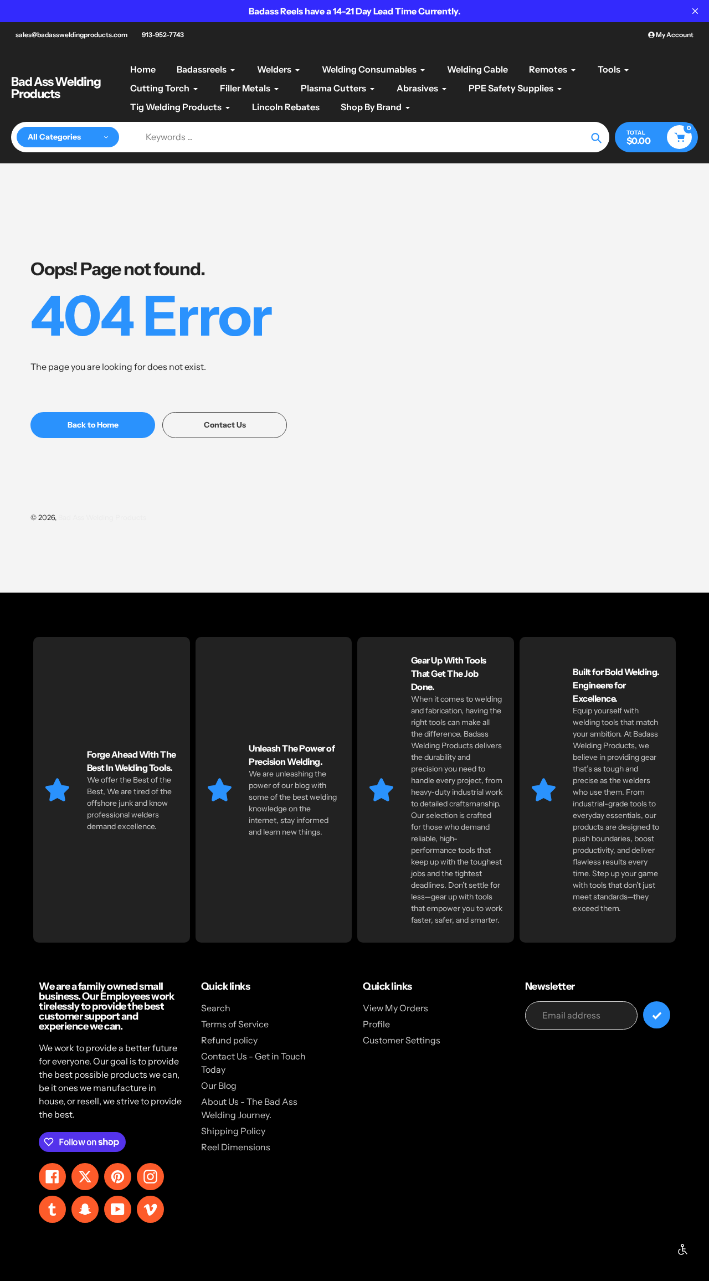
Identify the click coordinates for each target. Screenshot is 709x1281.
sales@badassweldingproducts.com (71, 34)
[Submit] (656, 1014)
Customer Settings (401, 1040)
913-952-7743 (163, 34)
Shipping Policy (233, 1130)
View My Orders (395, 1008)
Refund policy (229, 1040)
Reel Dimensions (235, 1147)
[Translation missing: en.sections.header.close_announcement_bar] (695, 11)
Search (215, 1008)
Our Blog (219, 1085)
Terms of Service (235, 1024)
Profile (376, 1024)
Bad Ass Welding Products (56, 88)
